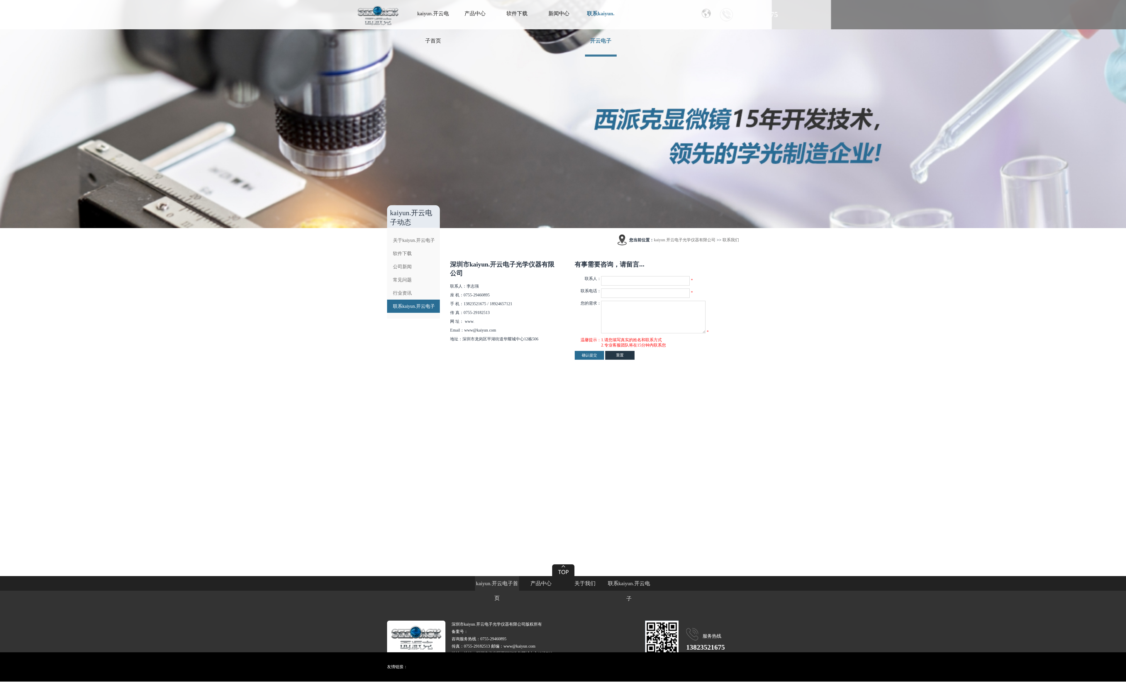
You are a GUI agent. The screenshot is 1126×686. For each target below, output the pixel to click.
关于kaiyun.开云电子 (414, 240)
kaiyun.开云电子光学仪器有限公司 (684, 240)
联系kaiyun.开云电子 (601, 27)
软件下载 (517, 13)
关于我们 (585, 583)
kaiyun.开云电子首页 (433, 27)
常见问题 (402, 279)
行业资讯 (402, 293)
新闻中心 (558, 13)
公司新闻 (402, 266)
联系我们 (731, 240)
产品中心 (475, 13)
